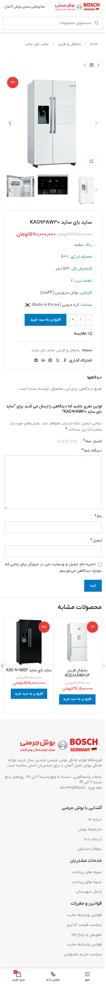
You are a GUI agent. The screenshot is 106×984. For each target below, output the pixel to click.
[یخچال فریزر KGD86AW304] (77, 642)
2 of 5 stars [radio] (71, 441)
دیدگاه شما (92, 450)
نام (98, 516)
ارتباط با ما (93, 839)
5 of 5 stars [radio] (58, 441)
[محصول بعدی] (84, 65)
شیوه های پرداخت (87, 872)
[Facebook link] (64, 361)
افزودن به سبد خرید (45, 319)
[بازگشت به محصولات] (91, 65)
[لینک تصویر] (59, 745)
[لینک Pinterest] (50, 361)
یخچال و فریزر (69, 44)
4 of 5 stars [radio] (62, 441)
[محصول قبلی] (98, 65)
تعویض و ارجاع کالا (87, 935)
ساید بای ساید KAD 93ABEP (28, 670)
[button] (96, 123)
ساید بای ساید (37, 44)
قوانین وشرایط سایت (84, 915)
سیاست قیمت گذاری (84, 925)
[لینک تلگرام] (36, 361)
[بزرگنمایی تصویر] (91, 161)
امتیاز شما (92, 441)
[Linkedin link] (43, 361)
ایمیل (96, 540)
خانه (93, 44)
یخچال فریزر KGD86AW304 (77, 673)
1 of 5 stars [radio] (75, 441)
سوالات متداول (89, 849)
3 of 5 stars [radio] (67, 441)
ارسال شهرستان (89, 891)
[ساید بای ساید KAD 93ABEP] (29, 642)
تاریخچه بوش (90, 829)
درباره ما (95, 819)
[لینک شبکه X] (57, 361)
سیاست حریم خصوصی (83, 954)
